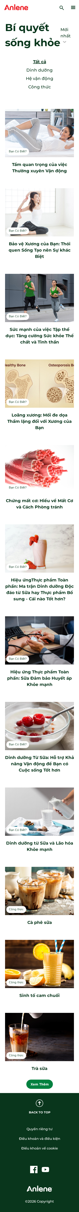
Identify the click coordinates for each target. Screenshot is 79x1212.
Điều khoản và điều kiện (39, 1139)
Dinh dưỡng (39, 70)
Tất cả (39, 61)
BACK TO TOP (39, 1112)
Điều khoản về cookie (39, 1148)
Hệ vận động (39, 78)
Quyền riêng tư (39, 1129)
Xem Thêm (40, 1084)
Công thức (39, 86)
